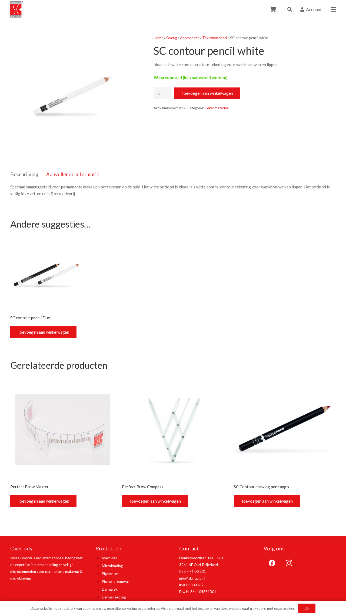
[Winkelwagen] (273, 9)
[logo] (16, 9)
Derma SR (110, 589)
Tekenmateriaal (214, 38)
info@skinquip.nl (192, 578)
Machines (109, 558)
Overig (171, 38)
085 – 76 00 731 (192, 571)
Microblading (112, 566)
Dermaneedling (114, 597)
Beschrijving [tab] (24, 174)
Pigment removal (115, 581)
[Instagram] (289, 563)
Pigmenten (110, 573)
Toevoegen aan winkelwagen (207, 93)
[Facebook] (272, 563)
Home (158, 38)
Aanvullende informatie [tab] (72, 174)
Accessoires (189, 38)
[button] (290, 9)
